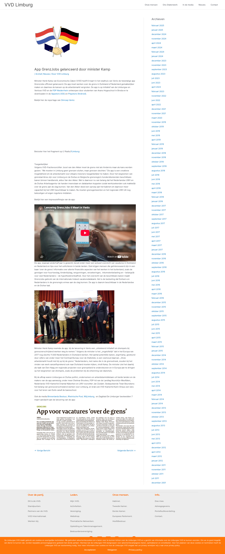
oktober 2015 (158, 311)
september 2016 (159, 267)
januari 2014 (157, 403)
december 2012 (159, 447)
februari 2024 (158, 52)
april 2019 (156, 139)
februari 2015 (158, 346)
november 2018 (159, 157)
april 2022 (156, 104)
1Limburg (75, 151)
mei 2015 (156, 333)
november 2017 (159, 210)
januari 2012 (157, 460)
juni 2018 (156, 179)
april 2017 (156, 241)
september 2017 (159, 219)
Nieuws (46, 74)
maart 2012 (157, 456)
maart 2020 (157, 118)
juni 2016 (156, 280)
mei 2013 (156, 438)
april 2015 (156, 337)
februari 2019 (158, 144)
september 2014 (159, 368)
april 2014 (156, 390)
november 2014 (159, 359)
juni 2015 (156, 329)
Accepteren (90, 550)
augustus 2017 (158, 223)
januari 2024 (157, 56)
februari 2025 (158, 25)
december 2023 (159, 60)
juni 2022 (156, 100)
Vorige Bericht (42, 450)
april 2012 (156, 452)
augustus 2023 (158, 74)
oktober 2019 (158, 126)
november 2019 (159, 122)
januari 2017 (157, 249)
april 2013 (156, 443)
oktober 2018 (158, 161)
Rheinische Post (75, 396)
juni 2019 (156, 131)
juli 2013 (155, 430)
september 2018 (159, 166)
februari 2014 (158, 399)
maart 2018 (157, 192)
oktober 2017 (158, 214)
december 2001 (159, 482)
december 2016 (159, 254)
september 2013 (159, 421)
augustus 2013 (158, 425)
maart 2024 (157, 47)
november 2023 (159, 65)
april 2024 (156, 43)
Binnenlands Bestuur (57, 396)
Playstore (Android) (77, 93)
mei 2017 (156, 236)
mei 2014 (156, 386)
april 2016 (156, 289)
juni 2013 (156, 434)
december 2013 (159, 408)
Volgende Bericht (126, 450)
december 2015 (159, 302)
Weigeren (112, 550)
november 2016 (159, 258)
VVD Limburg (19, 4)
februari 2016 (158, 298)
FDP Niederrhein (60, 90)
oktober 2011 (157, 474)
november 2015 (159, 307)
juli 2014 (155, 377)
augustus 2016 (158, 271)
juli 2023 (156, 78)
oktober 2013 (158, 417)
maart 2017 (157, 245)
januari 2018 (157, 201)
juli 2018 (155, 175)
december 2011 (159, 465)
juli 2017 (155, 227)
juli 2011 (155, 478)
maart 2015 (157, 342)
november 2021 (159, 113)
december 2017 (159, 206)
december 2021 (159, 109)
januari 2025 (157, 30)
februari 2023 (158, 91)
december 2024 (159, 34)
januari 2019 (157, 148)
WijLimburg (89, 396)
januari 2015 (157, 350)
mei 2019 (156, 135)
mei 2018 (156, 183)
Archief (39, 74)
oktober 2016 (158, 263)
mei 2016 (156, 285)
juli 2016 (155, 276)
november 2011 (159, 469)
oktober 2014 (158, 364)
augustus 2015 (158, 320)
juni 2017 (156, 232)
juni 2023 (156, 82)
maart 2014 (157, 395)
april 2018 (156, 188)
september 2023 (159, 69)
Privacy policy (135, 550)
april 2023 (156, 87)
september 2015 (159, 315)
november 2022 (159, 96)
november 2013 (159, 412)
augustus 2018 (158, 170)
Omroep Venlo (67, 100)
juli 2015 (155, 324)
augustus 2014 (158, 373)
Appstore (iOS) (58, 93)
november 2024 (159, 38)
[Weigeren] (221, 545)
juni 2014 (156, 381)
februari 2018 (158, 197)
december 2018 (159, 153)
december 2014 (159, 355)
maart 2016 (157, 293)
